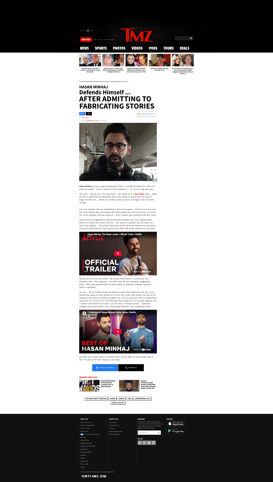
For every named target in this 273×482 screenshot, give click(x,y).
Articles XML (84, 440)
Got (86, 39)
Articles (83, 437)
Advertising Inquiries (116, 431)
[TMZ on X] (84, 30)
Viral (129, 398)
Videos (137, 48)
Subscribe (159, 432)
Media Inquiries (114, 434)
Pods (153, 48)
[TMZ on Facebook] (81, 30)
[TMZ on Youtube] (88, 30)
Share (106, 368)
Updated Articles (86, 443)
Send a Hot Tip (114, 425)
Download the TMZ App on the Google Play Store (176, 431)
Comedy (121, 398)
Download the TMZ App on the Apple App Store (176, 423)
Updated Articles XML (87, 446)
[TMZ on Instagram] (92, 30)
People (82, 458)
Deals (184, 48)
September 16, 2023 (92, 120)
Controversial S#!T (142, 398)
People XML (84, 461)
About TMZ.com (86, 422)
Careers (112, 428)
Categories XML (85, 452)
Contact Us (113, 422)
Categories (84, 449)
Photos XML (84, 464)
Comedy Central (117, 403)
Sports (101, 48)
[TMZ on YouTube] (149, 443)
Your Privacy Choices (92, 434)
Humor (112, 398)
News (84, 48)
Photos (119, 48)
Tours (168, 48)
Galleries (83, 455)
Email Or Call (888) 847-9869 (103, 40)
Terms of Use (85, 428)
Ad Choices (84, 431)
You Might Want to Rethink (96, 398)
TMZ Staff (84, 118)
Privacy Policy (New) (87, 425)
